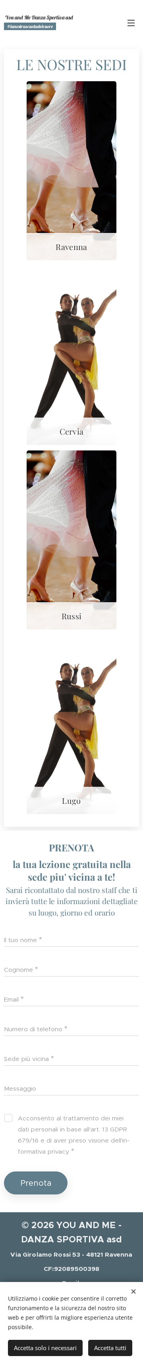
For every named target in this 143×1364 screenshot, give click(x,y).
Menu (131, 23)
